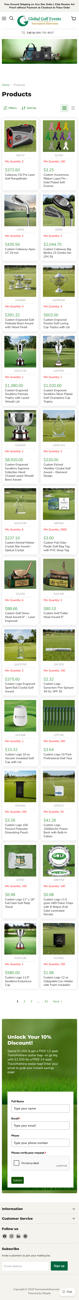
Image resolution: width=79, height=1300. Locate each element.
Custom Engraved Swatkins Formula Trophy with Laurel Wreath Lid (17, 395)
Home (6, 85)
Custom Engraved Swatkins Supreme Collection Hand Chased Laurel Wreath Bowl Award (19, 472)
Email (15, 1118)
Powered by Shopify (39, 1293)
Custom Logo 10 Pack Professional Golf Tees (58, 756)
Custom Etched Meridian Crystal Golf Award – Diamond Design (57, 470)
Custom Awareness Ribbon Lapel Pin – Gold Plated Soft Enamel (56, 180)
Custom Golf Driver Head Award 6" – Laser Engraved (20, 617)
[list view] (73, 108)
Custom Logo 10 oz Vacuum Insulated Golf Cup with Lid (19, 758)
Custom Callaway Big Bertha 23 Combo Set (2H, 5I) (57, 252)
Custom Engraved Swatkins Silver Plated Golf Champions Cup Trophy (58, 395)
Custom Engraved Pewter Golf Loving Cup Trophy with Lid (57, 323)
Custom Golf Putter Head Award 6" (56, 615)
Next (56, 1001)
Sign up (59, 1266)
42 (46, 1001)
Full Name (17, 1101)
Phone (15, 1135)
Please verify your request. (28, 1152)
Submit (17, 1180)
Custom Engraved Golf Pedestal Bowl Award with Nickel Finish (19, 323)
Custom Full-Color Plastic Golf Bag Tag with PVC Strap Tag (57, 546)
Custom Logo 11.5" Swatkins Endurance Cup (18, 981)
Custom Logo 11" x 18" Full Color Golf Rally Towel (20, 903)
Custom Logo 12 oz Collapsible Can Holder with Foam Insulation (58, 981)
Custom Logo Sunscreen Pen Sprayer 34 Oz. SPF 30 (59, 687)
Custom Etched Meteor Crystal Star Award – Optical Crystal (19, 546)
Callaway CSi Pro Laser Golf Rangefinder (20, 176)
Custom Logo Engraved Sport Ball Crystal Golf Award (20, 687)
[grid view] (64, 108)
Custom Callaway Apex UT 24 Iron (20, 251)
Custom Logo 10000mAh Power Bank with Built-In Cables (56, 830)
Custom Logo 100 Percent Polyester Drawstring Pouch (16, 828)
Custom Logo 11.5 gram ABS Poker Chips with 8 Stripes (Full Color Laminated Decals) (58, 906)
